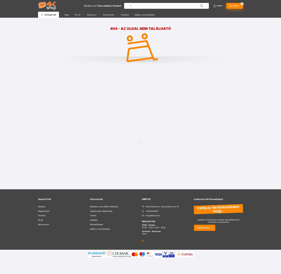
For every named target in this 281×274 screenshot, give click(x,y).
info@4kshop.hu (152, 215)
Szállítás (93, 220)
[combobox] (166, 6)
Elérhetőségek (96, 224)
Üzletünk (125, 15)
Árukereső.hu (96, 256)
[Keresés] (201, 6)
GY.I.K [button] (77, 15)
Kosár (40, 220)
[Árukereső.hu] (96, 253)
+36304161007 (152, 211)
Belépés (41, 206)
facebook (143, 241)
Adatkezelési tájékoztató (101, 211)
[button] (48, 15)
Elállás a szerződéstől (144, 15)
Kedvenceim (43, 224)
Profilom (42, 215)
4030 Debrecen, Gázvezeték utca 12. (162, 206)
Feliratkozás (203, 227)
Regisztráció (43, 211)
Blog (67, 15)
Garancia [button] (91, 15)
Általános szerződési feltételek (104, 206)
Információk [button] (108, 15)
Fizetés (93, 215)
